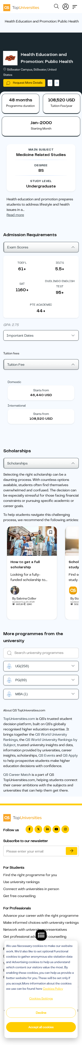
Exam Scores (17, 247)
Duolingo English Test (60, 283)
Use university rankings (21, 882)
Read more (15, 215)
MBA (21, 694)
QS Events (46, 755)
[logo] (21, 6)
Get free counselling (19, 896)
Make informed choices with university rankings (41, 922)
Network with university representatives (35, 929)
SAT (22, 284)
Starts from (41, 390)
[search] (56, 7)
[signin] (66, 6)
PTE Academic (41, 305)
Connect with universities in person (31, 889)
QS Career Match (17, 775)
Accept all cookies (41, 1027)
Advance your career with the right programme (41, 915)
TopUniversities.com (19, 719)
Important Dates (20, 335)
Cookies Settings (41, 998)
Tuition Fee (15, 364)
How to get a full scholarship (25, 564)
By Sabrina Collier (24, 598)
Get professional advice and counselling (34, 936)
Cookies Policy (53, 989)
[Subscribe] (71, 851)
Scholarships (17, 463)
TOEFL (22, 263)
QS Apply (70, 755)
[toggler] (75, 6)
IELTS (60, 263)
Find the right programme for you (30, 875)
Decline (41, 1013)
